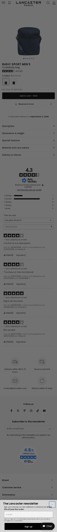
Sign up (28, 526)
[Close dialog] (52, 504)
